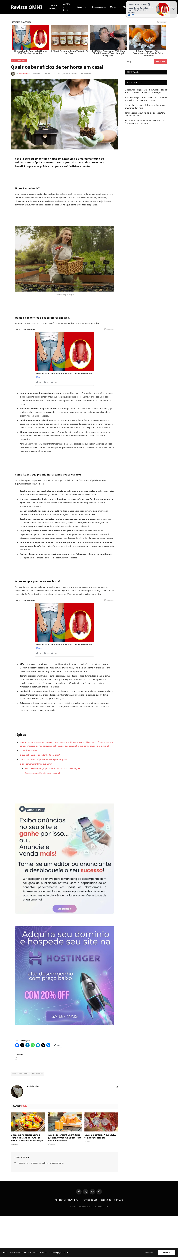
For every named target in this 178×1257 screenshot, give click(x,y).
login (34, 1163)
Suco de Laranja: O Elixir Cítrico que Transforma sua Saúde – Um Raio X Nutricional (64, 1138)
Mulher (113, 7)
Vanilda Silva (24, 73)
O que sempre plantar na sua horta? (36, 763)
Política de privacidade (67, 1200)
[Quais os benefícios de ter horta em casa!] (64, 114)
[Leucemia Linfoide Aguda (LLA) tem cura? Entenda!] (101, 1121)
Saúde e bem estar (19, 60)
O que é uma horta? (29, 750)
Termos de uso (90, 1200)
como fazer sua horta (20, 1074)
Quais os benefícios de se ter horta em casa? (40, 754)
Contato (118, 1200)
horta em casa (37, 1074)
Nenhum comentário (71, 73)
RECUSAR (149, 1252)
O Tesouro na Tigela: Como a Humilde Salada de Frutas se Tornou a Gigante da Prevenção (27, 1138)
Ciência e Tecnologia (53, 7)
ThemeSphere (102, 1207)
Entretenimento (99, 7)
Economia (81, 7)
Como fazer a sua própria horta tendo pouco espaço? (43, 759)
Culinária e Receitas (66, 7)
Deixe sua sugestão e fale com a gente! (42, 773)
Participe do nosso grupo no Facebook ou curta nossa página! (52, 768)
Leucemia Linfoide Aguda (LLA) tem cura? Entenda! (100, 1136)
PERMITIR (166, 1252)
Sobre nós (106, 1200)
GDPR (66, 1253)
